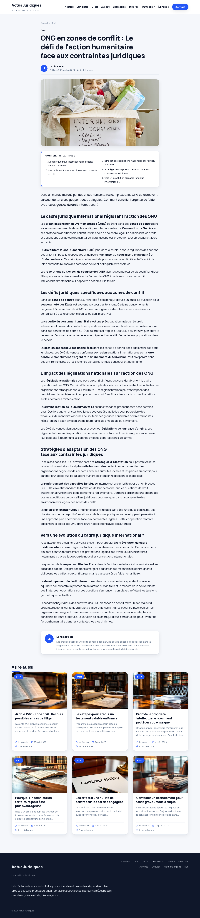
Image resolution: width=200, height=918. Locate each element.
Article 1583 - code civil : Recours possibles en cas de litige (39, 716)
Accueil (69, 6)
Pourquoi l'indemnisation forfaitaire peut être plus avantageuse (33, 802)
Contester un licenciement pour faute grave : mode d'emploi (159, 800)
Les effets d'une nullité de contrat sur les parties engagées (99, 800)
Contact (180, 7)
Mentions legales (172, 866)
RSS (186, 866)
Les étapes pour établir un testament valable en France (96, 716)
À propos (163, 6)
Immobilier (148, 6)
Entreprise (119, 6)
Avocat (105, 6)
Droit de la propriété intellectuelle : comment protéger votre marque (154, 718)
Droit (95, 6)
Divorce (134, 6)
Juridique (82, 6)
